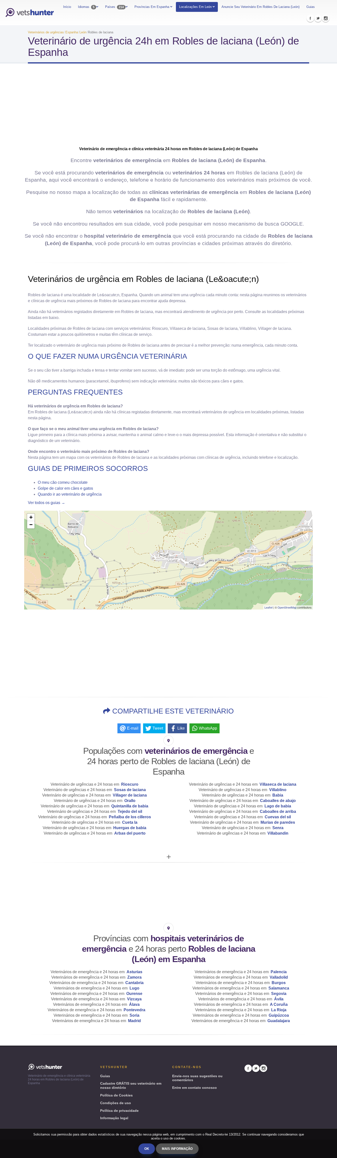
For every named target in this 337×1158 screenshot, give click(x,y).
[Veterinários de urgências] (30, 13)
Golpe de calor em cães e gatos (65, 488)
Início (67, 7)
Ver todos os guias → (46, 503)
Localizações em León (195, 7)
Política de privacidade (119, 1111)
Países (114, 7)
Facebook (310, 18)
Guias (310, 7)
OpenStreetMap (287, 607)
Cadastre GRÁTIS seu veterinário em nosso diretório (130, 1085)
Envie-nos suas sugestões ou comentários (197, 1078)
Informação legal (114, 1118)
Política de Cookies (116, 1095)
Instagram (325, 18)
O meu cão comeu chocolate (63, 482)
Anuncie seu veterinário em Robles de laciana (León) (261, 7)
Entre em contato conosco (194, 1088)
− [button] (31, 525)
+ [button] (31, 517)
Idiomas (86, 7)
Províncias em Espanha (152, 7)
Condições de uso (115, 1103)
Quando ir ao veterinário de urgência (70, 494)
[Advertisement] (168, 106)
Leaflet (268, 607)
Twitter (318, 18)
